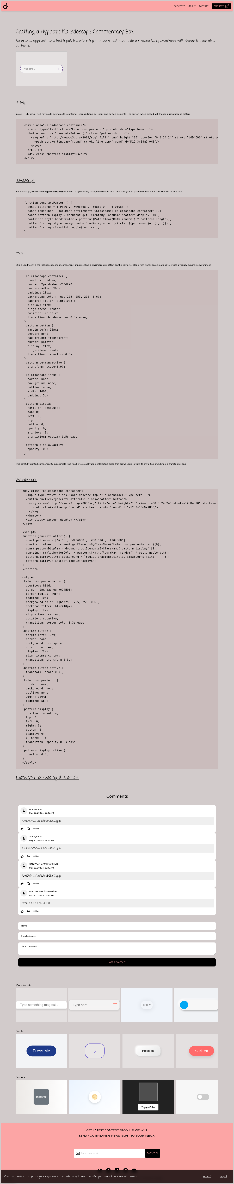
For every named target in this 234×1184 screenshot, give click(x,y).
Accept (207, 1176)
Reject (223, 1176)
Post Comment (117, 962)
